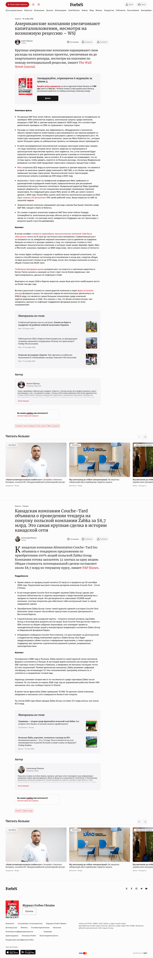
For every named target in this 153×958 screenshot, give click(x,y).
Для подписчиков (14, 10)
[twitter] (126, 888)
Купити (48, 98)
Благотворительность (49, 936)
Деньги (49, 10)
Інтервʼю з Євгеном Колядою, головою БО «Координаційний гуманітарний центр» (36, 480)
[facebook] (131, 888)
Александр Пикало (29, 538)
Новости (28, 10)
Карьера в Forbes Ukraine (56, 924)
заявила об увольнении (34, 197)
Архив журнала (12, 936)
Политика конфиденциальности (19, 932)
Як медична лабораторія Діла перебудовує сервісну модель (94, 480)
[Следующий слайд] (144, 436)
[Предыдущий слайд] (139, 821)
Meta (19, 167)
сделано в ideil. (140, 953)
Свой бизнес (74, 10)
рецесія (56, 426)
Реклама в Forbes (29, 936)
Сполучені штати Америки (26, 426)
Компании (39, 10)
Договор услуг (11, 928)
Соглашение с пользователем (30, 924)
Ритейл (18, 811)
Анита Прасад (27, 41)
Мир (91, 10)
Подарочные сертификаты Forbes (20, 940)
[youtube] (146, 888)
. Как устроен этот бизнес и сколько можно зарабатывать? (48, 722)
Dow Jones (41, 426)
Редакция (48, 932)
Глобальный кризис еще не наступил (44, 323)
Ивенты (24, 928)
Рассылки (57, 928)
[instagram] (136, 888)
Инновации (60, 10)
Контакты (10, 924)
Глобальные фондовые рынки (29, 269)
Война (85, 10)
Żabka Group (27, 811)
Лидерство (109, 10)
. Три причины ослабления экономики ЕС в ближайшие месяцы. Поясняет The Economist (47, 356)
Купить (29, 911)
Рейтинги (120, 10)
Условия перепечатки (40, 928)
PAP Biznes (90, 568)
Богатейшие (133, 10)
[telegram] (141, 888)
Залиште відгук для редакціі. (28, 416)
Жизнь (99, 10)
